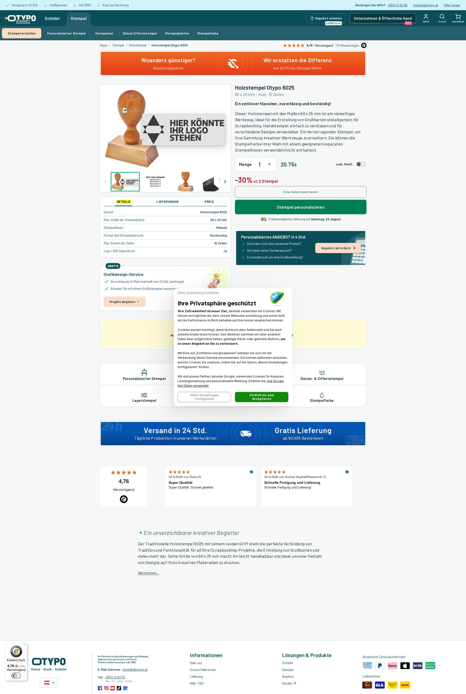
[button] (204, 397)
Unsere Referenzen (203, 670)
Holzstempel (137, 45)
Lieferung (196, 676)
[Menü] (24, 646)
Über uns (196, 663)
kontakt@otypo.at (425, 5)
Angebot (288, 676)
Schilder (52, 18)
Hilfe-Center (452, 5)
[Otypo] (20, 18)
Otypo (104, 45)
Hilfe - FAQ (197, 683)
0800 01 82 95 (398, 5)
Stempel (79, 18)
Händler (287, 683)
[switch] (16, 675)
